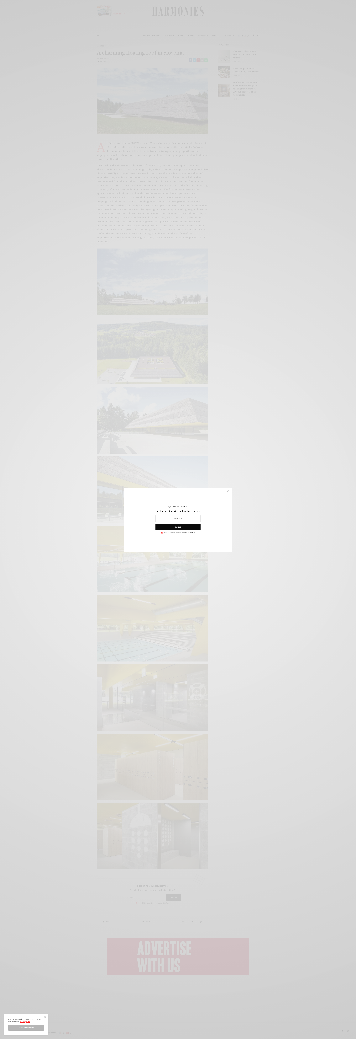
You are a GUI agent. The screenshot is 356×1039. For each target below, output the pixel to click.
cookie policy (25, 1021)
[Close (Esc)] (228, 492)
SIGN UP (178, 527)
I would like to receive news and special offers (179, 532)
